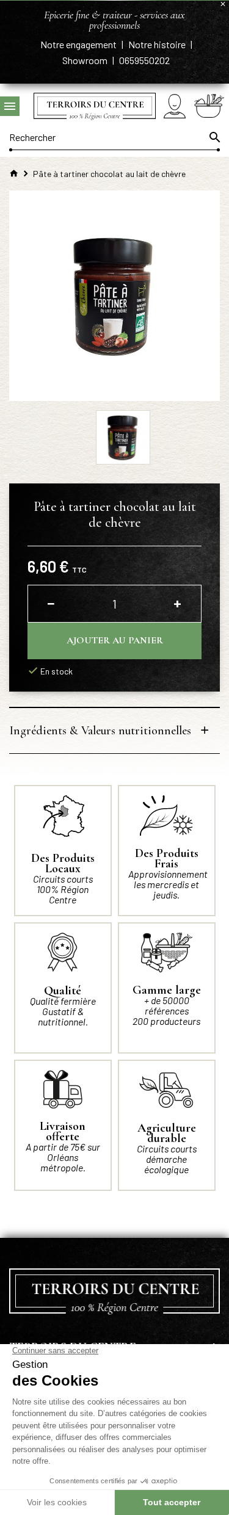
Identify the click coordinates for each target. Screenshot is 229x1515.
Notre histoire (157, 44)
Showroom (85, 60)
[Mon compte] (174, 106)
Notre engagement (79, 44)
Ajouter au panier (115, 640)
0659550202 (144, 60)
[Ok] (214, 137)
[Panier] (209, 105)
